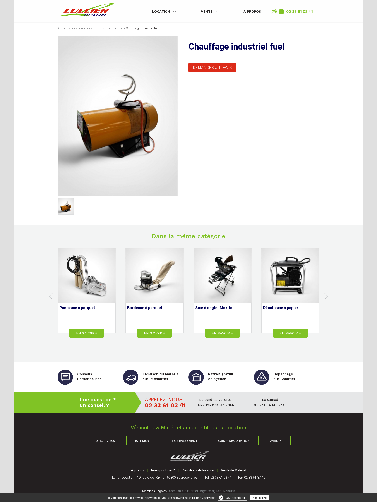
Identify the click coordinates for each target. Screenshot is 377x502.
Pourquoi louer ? (163, 470)
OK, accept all (235, 497)
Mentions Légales (154, 491)
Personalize (259, 497)
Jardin (276, 441)
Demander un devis (212, 67)
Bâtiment (143, 441)
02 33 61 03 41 (299, 11)
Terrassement (184, 441)
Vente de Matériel (233, 470)
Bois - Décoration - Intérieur (104, 28)
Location (161, 11)
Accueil (63, 28)
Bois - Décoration (234, 441)
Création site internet (183, 491)
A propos (252, 11)
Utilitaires (105, 441)
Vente (207, 11)
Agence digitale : (211, 491)
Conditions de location (198, 470)
